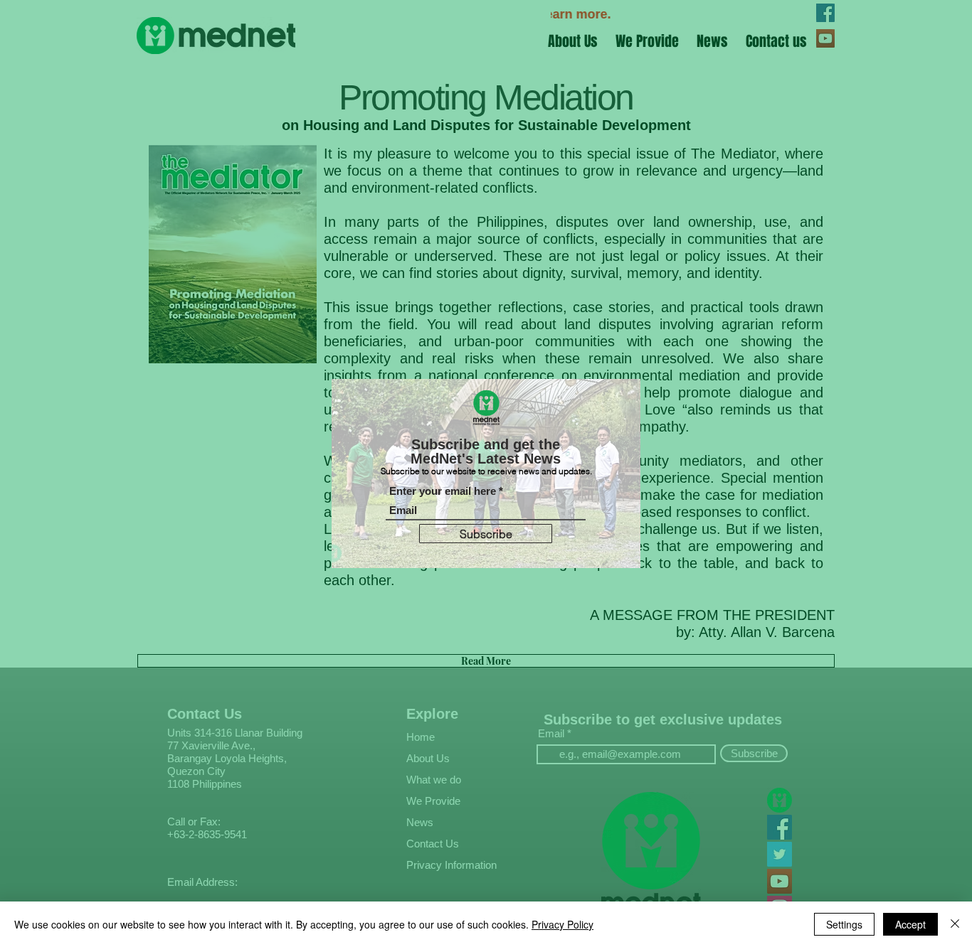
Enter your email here (442, 491)
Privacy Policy (562, 924)
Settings (844, 924)
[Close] (954, 924)
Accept (910, 924)
